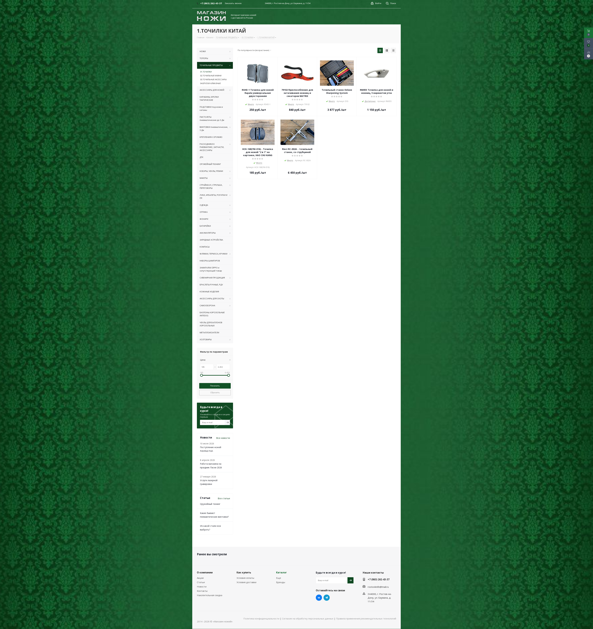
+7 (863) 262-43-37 (378, 579)
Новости (201, 586)
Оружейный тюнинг (210, 503)
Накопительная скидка (209, 595)
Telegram (327, 598)
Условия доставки (246, 582)
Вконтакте (319, 598)
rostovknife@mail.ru (378, 586)
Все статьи (224, 498)
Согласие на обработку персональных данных (307, 618)
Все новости (223, 437)
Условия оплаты (245, 577)
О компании (205, 572)
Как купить (244, 572)
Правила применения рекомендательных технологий (366, 618)
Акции (200, 577)
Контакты (202, 590)
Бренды (280, 582)
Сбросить (215, 392)
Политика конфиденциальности (261, 618)
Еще (278, 577)
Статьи (201, 582)
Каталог (281, 572)
